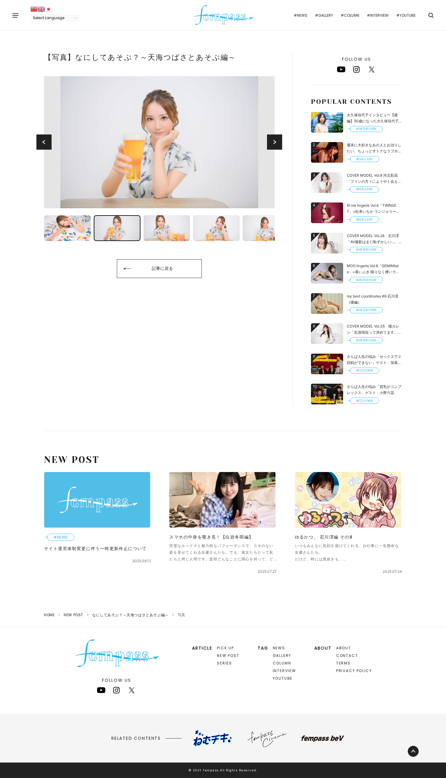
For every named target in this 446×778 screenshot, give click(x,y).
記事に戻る (162, 268)
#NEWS (300, 15)
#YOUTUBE (406, 15)
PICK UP (225, 648)
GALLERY (282, 655)
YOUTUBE (283, 678)
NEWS (279, 648)
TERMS (343, 663)
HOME (49, 614)
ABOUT (343, 648)
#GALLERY (324, 15)
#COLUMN (350, 15)
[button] (44, 142)
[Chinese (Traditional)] (34, 9)
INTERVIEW (284, 670)
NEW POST (73, 614)
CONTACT (347, 655)
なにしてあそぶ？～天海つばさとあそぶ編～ (130, 614)
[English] (41, 9)
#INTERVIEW (378, 15)
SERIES (224, 663)
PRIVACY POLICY (354, 670)
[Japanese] (48, 9)
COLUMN (282, 663)
